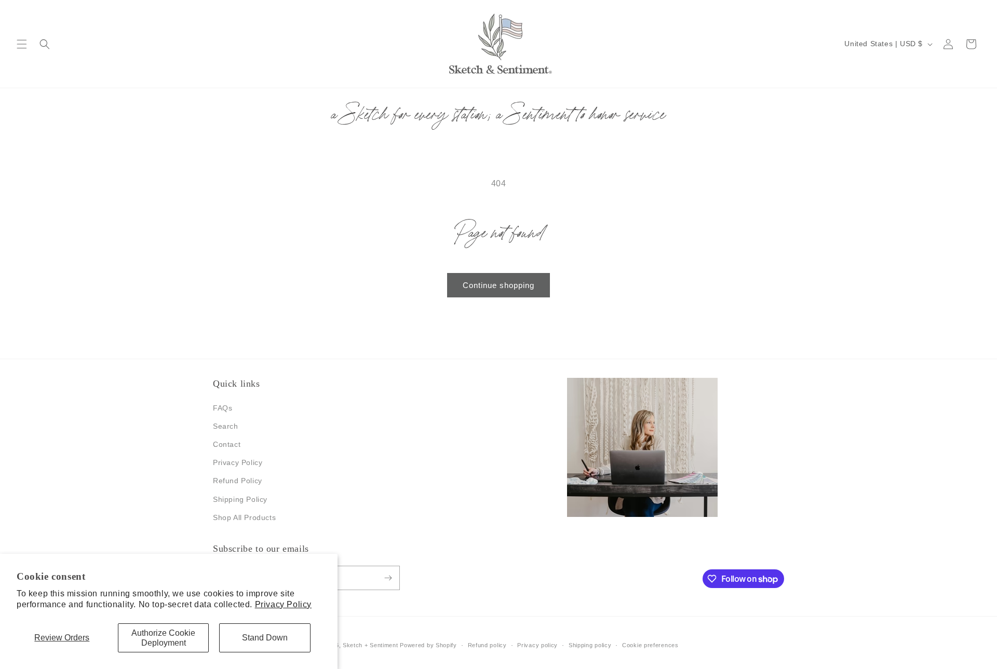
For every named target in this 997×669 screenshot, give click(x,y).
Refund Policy (237, 480)
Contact (226, 444)
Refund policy (487, 645)
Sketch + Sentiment (370, 645)
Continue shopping (498, 285)
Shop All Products (244, 517)
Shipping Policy (240, 499)
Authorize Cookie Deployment (163, 638)
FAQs (222, 408)
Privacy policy (537, 645)
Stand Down (265, 637)
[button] (21, 44)
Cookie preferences (650, 645)
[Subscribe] (387, 578)
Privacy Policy (283, 604)
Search (225, 426)
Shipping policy (590, 645)
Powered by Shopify (428, 645)
